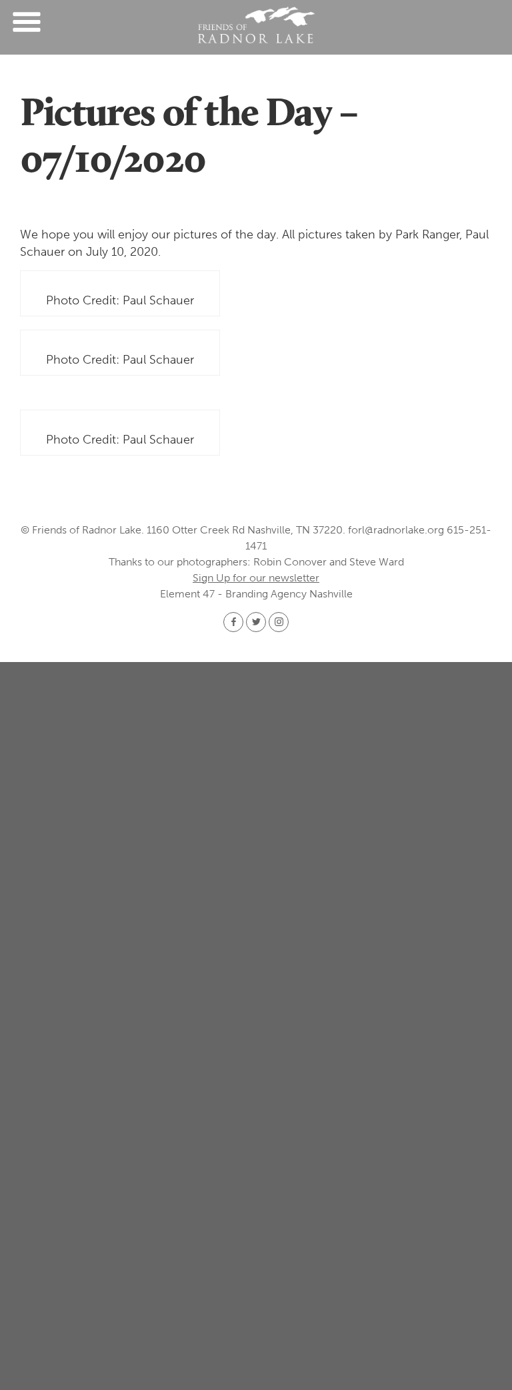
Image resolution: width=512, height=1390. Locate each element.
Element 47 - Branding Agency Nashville (256, 593)
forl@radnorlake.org (396, 529)
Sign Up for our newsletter (256, 577)
